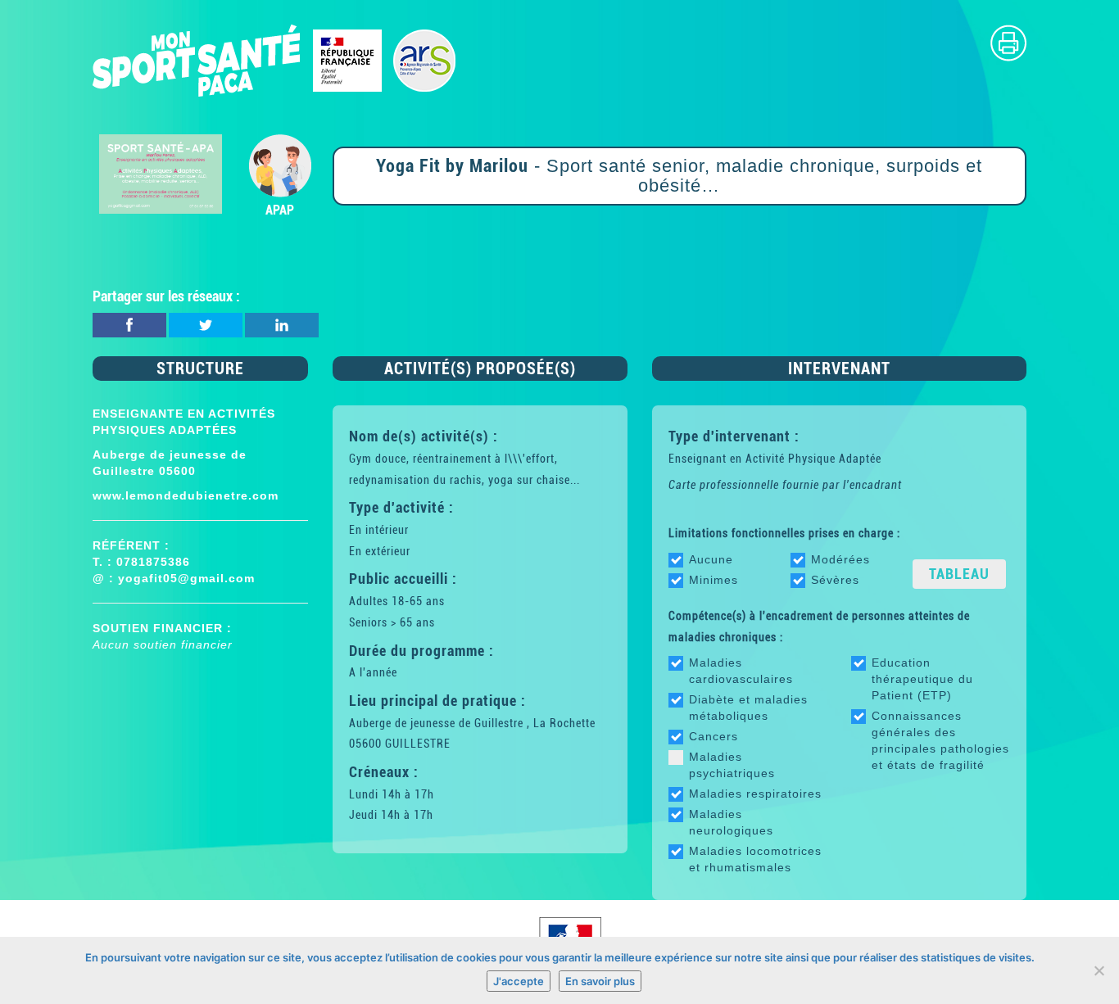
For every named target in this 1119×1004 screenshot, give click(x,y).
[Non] (1098, 970)
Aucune (711, 559)
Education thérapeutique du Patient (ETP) (922, 679)
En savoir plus (600, 981)
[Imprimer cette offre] (1008, 42)
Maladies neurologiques (731, 822)
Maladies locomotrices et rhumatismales (755, 859)
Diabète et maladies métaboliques (748, 707)
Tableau (959, 573)
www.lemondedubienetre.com (186, 495)
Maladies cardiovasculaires (741, 670)
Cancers (713, 736)
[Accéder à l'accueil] (275, 59)
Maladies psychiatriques (732, 765)
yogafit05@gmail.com (186, 578)
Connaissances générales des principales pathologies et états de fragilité (940, 740)
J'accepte (518, 981)
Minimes (713, 579)
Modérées (840, 559)
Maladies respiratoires (755, 793)
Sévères (835, 579)
